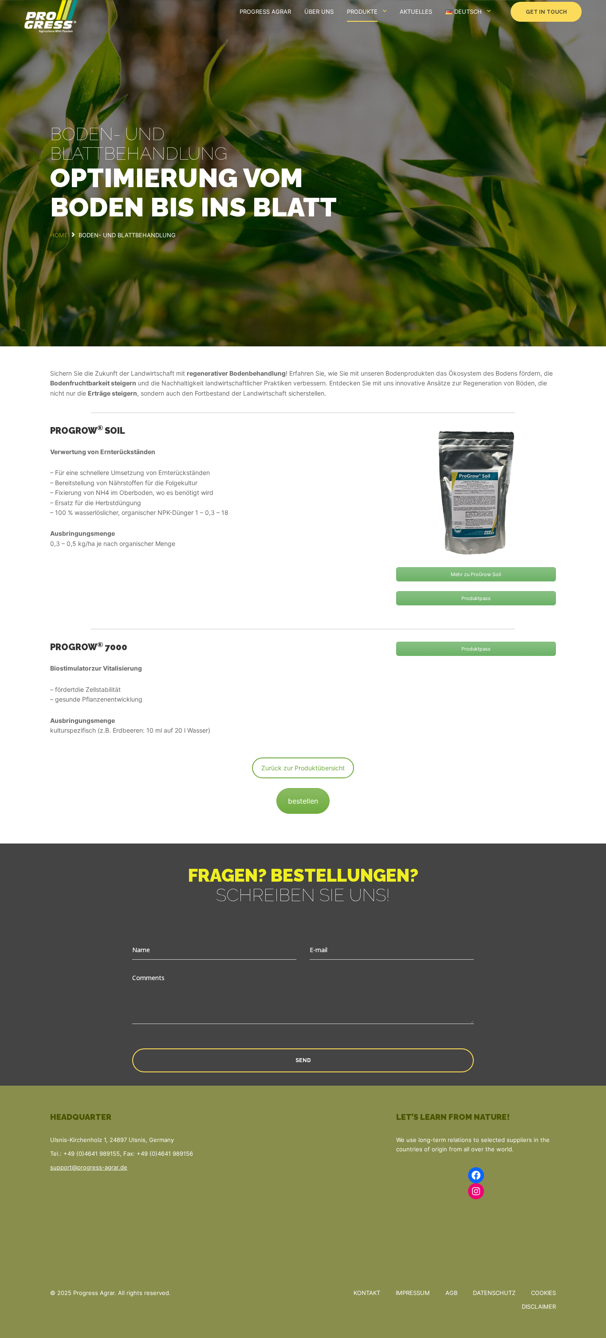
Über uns (319, 11)
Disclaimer (539, 1306)
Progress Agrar (265, 11)
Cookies (543, 1292)
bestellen (303, 801)
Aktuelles (416, 11)
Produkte (362, 11)
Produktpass (476, 598)
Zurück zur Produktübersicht (303, 768)
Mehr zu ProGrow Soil (476, 574)
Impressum (413, 1292)
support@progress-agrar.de (88, 1167)
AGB (451, 1292)
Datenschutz (494, 1292)
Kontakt (367, 1292)
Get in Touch (546, 12)
